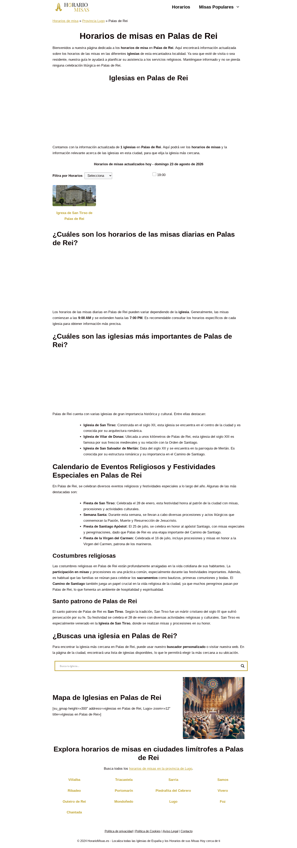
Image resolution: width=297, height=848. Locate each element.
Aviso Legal (170, 831)
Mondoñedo (123, 801)
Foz (223, 801)
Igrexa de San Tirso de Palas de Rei (74, 216)
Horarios (181, 7)
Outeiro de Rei (74, 801)
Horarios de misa (65, 21)
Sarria (173, 780)
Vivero (223, 791)
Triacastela (124, 780)
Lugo (173, 801)
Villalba (74, 780)
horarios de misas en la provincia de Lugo (160, 769)
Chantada (74, 812)
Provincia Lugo (93, 21)
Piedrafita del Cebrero (173, 791)
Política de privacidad (119, 831)
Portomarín (124, 791)
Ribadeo (74, 791)
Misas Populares (216, 7)
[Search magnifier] (242, 666)
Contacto (187, 831)
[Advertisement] (148, 114)
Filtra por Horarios (67, 176)
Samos (222, 780)
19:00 (161, 175)
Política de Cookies (148, 831)
